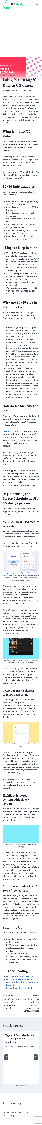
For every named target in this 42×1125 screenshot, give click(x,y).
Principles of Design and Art (19, 988)
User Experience (9, 75)
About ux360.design (13, 1112)
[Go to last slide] (6, 1057)
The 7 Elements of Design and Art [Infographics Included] (11, 1002)
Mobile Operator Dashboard (26, 573)
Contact (27, 1112)
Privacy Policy (10, 1116)
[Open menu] (37, 4)
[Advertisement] (21, 31)
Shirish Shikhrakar (12, 91)
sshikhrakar (7, 575)
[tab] (16, 1085)
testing (10, 431)
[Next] (36, 1057)
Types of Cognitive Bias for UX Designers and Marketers (20, 1038)
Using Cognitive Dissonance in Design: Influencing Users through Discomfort (22, 982)
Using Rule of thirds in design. (20, 976)
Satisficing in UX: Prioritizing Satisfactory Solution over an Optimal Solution (31, 1003)
